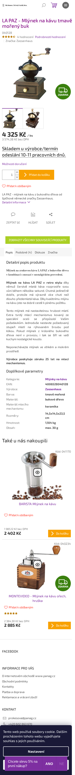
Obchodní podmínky (15, 681)
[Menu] (65, 5)
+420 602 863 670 (20, 724)
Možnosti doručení (14, 164)
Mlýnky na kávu (56, 379)
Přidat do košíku (39, 174)
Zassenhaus (53, 389)
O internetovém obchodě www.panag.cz (28, 676)
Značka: (19, 41)
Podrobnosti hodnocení (50, 37)
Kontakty (8, 686)
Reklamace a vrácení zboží (19, 697)
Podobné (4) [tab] (24, 252)
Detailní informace (14, 202)
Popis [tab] (9, 252)
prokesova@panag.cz (22, 718)
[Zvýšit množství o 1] (17, 172)
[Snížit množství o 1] (17, 177)
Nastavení (36, 751)
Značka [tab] (53, 252)
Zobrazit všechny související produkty (37, 240)
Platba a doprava (13, 692)
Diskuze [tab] (40, 252)
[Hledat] (44, 5)
